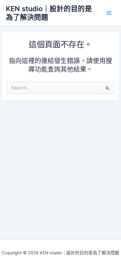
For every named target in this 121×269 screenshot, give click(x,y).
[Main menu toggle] (109, 13)
